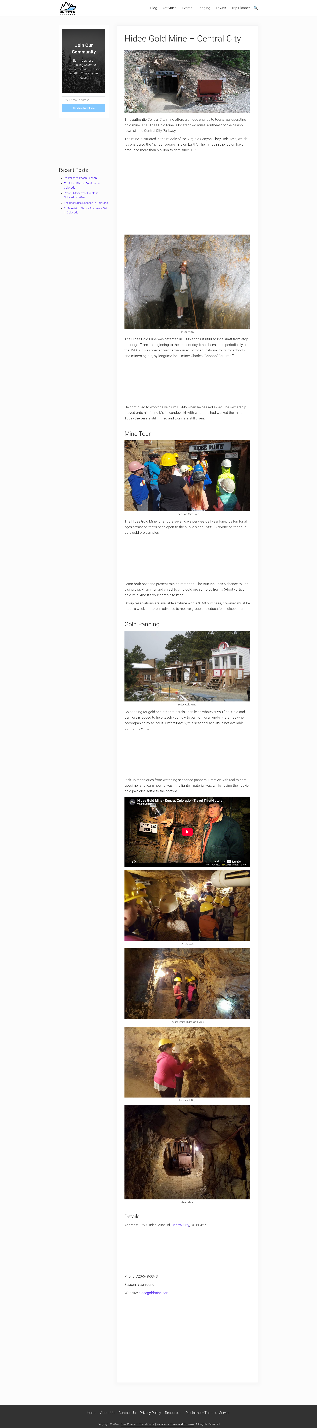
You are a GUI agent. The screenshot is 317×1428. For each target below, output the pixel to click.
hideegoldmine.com (154, 1293)
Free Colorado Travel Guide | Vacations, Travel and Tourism (157, 1424)
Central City (180, 1225)
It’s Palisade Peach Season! (80, 178)
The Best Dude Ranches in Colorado (86, 202)
